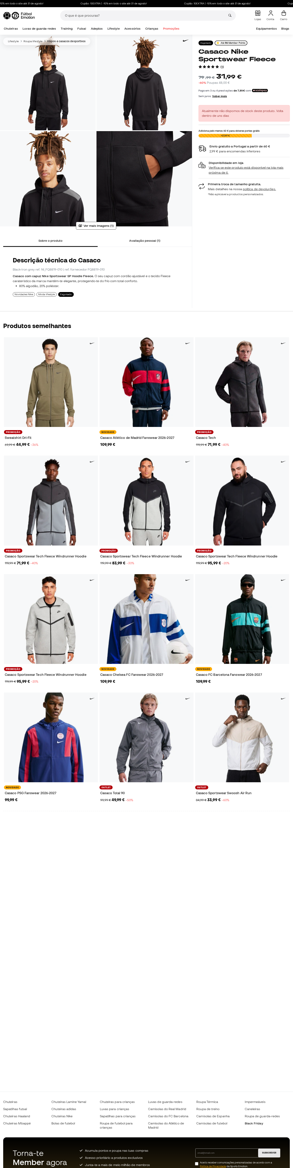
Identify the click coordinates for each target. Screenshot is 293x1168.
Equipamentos (266, 28)
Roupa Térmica (207, 1102)
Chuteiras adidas (63, 1109)
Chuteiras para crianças (117, 1102)
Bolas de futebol (63, 1123)
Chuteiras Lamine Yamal (68, 1102)
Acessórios (132, 28)
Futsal (81, 28)
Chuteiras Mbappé (17, 1123)
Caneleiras (252, 1109)
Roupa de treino (207, 1109)
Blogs (285, 28)
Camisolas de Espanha (213, 1116)
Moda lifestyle (46, 294)
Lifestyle (113, 28)
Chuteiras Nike (62, 1116)
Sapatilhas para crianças (118, 1116)
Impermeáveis (255, 1102)
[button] (244, 167)
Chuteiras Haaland (16, 1116)
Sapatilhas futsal (15, 1109)
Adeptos (97, 28)
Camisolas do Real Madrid (167, 1109)
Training (67, 28)
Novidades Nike (24, 294)
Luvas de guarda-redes (39, 28)
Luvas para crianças (114, 1109)
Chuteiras (11, 28)
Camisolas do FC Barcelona (168, 1116)
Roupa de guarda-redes (262, 1116)
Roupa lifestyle (33, 41)
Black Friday (254, 1123)
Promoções (171, 28)
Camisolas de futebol (211, 1123)
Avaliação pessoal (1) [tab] (144, 240)
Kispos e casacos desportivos (66, 41)
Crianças (151, 28)
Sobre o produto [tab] (50, 240)
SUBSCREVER (269, 1152)
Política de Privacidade (213, 1166)
